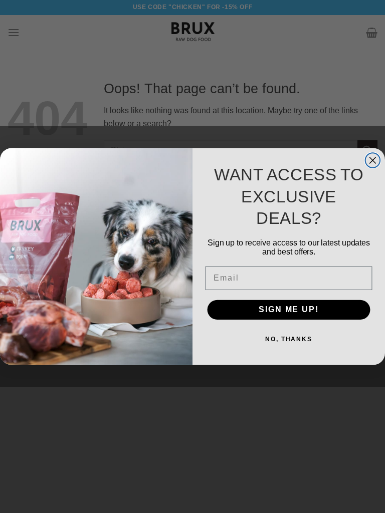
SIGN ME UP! (288, 310)
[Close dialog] (372, 160)
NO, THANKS (288, 339)
